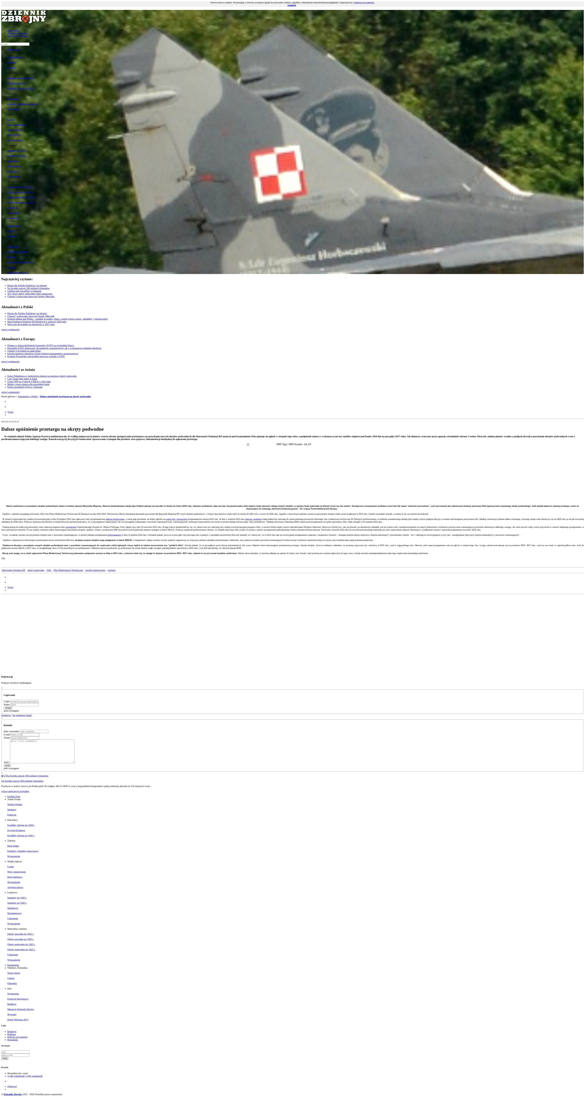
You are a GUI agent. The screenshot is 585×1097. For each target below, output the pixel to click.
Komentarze (13, 218)
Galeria (10, 231)
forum (10, 30)
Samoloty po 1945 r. (17, 156)
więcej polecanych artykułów (15, 791)
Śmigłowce (12, 161)
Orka (48, 570)
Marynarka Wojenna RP (13, 570)
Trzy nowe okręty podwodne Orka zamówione (29, 293)
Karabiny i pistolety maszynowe (22, 104)
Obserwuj (12, 1086)
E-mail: (7, 734)
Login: (7, 701)
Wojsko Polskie (14, 57)
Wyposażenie (13, 109)
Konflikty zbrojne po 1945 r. (21, 88)
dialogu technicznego (115, 519)
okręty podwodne (35, 570)
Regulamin (12, 1039)
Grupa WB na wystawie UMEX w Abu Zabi (29, 381)
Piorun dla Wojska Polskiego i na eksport (27, 285)
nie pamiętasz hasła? (22, 715)
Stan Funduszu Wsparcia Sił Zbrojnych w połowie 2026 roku (36, 321)
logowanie (12, 36)
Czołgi (10, 119)
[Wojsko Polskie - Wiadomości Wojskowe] (24, 23)
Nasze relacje (13, 226)
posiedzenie (71, 527)
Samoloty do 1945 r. (17, 150)
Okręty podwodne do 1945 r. (21, 197)
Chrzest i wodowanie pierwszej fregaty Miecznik (30, 296)
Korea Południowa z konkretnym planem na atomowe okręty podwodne (42, 376)
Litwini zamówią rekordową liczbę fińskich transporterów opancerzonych (42, 353)
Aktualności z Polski (27, 396)
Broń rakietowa (14, 130)
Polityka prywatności (17, 1037)
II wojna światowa (16, 83)
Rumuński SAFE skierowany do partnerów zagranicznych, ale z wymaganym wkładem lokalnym (54, 348)
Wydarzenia (13, 246)
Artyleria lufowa (15, 140)
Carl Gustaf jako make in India (22, 379)
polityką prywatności (364, 2)
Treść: (6, 762)
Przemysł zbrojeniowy (18, 252)
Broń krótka (13, 99)
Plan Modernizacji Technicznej (68, 570)
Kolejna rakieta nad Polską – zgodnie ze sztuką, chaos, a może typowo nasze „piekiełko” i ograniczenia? (57, 319)
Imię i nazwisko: (12, 731)
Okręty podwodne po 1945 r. (21, 202)
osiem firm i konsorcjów (176, 519)
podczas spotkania (253, 519)
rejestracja (12, 33)
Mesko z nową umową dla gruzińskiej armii (28, 384)
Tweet (10, 412)
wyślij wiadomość (16, 1076)
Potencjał (11, 67)
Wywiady (12, 267)
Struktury (11, 62)
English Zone (13, 49)
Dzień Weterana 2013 (17, 272)
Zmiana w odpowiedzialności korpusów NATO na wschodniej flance (40, 345)
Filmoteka (12, 236)
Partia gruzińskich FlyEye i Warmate (25, 387)
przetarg (111, 570)
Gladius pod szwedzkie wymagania (24, 291)
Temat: (7, 737)
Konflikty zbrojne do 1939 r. (21, 78)
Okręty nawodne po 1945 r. (20, 192)
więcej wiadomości (10, 329)
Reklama (11, 1034)
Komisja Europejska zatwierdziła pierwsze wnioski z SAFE (36, 356)
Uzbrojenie (12, 171)
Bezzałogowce (14, 166)
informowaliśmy (114, 535)
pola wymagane (11, 710)
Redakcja (11, 257)
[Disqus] (292, 633)
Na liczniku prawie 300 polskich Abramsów (28, 288)
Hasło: (7, 704)
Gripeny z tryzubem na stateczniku (24, 351)
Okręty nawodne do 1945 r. (20, 187)
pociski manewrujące (95, 570)
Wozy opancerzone (16, 124)
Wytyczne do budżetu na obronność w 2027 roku (31, 324)
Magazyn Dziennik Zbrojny (20, 262)
